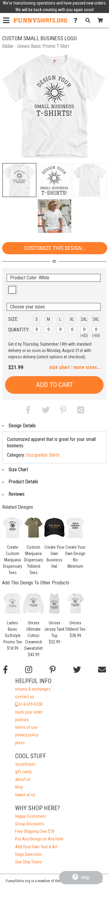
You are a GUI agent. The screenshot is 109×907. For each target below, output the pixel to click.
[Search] (89, 20)
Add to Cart (54, 385)
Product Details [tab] (23, 482)
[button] (19, 180)
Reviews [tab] (16, 494)
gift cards (23, 771)
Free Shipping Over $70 (34, 831)
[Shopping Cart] (102, 20)
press (20, 742)
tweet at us (25, 794)
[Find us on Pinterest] (53, 669)
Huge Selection (28, 854)
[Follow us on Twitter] (77, 669)
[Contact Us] (77, 20)
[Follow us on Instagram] (28, 669)
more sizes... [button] (87, 367)
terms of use (26, 727)
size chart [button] (59, 367)
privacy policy (26, 735)
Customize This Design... (54, 248)
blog (19, 787)
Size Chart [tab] (18, 469)
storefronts (25, 764)
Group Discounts (29, 823)
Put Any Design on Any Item (39, 839)
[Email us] (102, 669)
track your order (28, 712)
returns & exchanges (33, 689)
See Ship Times (28, 862)
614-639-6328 (30, 704)
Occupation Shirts (43, 455)
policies (22, 719)
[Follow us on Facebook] (5, 669)
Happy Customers (30, 816)
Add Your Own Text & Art (36, 846)
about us (23, 779)
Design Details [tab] (22, 426)
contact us (24, 696)
